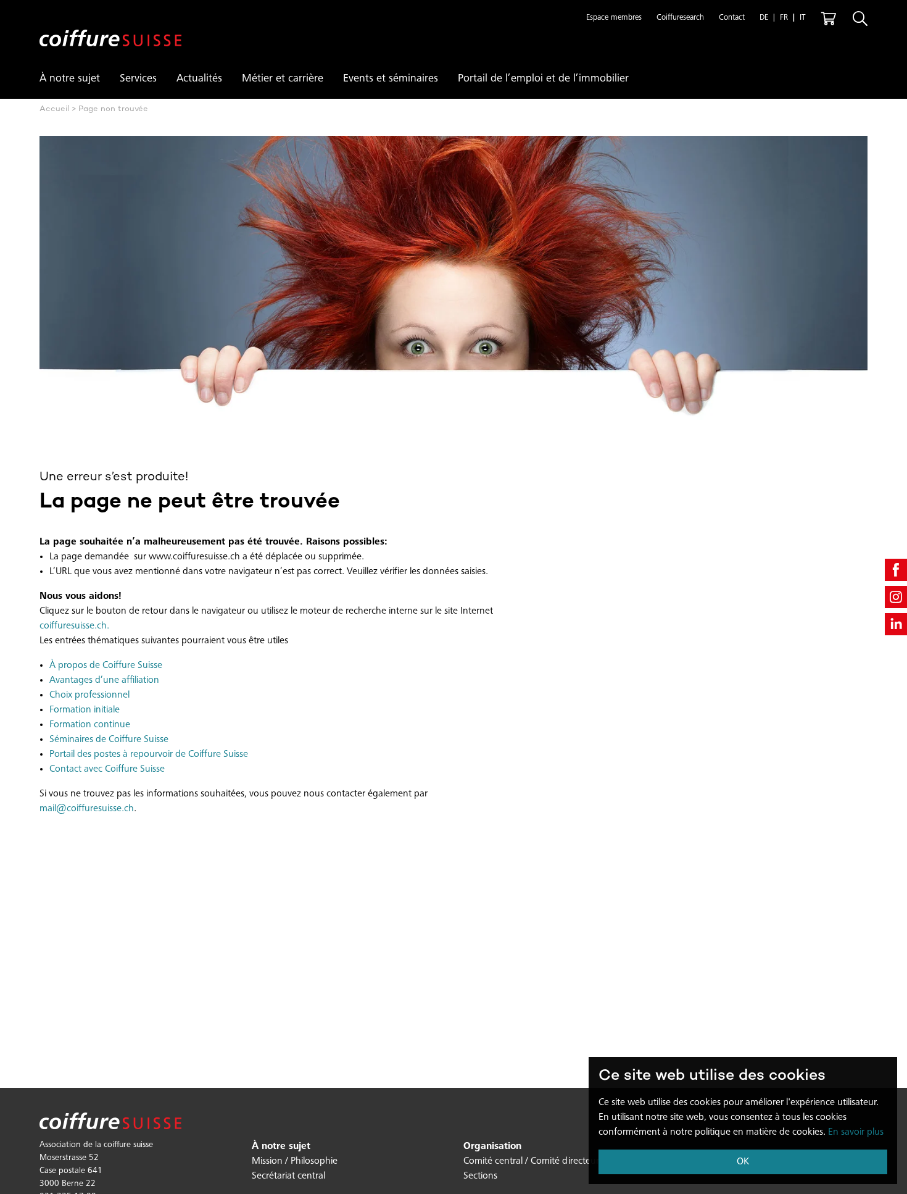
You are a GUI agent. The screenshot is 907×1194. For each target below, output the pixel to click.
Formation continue (89, 725)
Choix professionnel (89, 695)
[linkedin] (896, 624)
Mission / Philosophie (295, 1161)
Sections (480, 1176)
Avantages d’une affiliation (104, 680)
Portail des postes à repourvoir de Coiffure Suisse (148, 754)
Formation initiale (84, 710)
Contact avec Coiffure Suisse (107, 769)
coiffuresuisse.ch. (74, 626)
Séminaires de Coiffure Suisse (108, 740)
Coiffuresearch (680, 18)
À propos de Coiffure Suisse (105, 665)
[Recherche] (860, 18)
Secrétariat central (288, 1176)
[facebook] (896, 570)
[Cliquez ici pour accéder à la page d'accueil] (110, 28)
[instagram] (896, 597)
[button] (614, 18)
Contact (732, 18)
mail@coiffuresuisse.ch (86, 809)
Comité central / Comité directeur (531, 1161)
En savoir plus (856, 1132)
